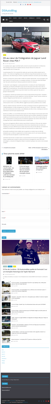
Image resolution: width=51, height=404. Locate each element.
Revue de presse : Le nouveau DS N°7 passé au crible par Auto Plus (26, 339)
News (14, 266)
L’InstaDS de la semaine (9, 147)
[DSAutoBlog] (3, 19)
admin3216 (12, 63)
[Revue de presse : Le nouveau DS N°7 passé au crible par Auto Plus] (6, 340)
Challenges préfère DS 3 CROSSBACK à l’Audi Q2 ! (42, 168)
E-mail (4, 218)
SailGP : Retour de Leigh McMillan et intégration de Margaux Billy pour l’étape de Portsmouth (30, 318)
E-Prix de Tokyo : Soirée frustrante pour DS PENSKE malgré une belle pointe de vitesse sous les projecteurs (29, 311)
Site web (4, 224)
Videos (11, 21)
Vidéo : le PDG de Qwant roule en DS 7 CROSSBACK (38, 148)
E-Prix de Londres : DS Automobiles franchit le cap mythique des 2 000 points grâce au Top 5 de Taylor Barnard (29, 283)
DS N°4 (15, 18)
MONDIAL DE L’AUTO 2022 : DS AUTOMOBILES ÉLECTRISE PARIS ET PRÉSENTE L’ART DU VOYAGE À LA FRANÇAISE (9, 171)
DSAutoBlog (9, 10)
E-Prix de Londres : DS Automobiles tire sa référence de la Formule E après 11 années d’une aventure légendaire (29, 290)
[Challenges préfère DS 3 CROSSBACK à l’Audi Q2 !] (42, 157)
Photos (38, 18)
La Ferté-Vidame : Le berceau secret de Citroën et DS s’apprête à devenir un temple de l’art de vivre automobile (28, 332)
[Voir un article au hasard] (47, 19)
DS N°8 (25, 18)
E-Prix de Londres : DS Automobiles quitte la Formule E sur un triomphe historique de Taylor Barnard (25, 270)
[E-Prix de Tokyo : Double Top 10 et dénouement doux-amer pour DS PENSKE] (6, 305)
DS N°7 (20, 18)
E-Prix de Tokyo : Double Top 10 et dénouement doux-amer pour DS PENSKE (29, 304)
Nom (3, 211)
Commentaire (6, 193)
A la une (5, 266)
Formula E (31, 18)
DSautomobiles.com (6, 387)
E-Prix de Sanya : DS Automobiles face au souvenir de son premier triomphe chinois (25, 169)
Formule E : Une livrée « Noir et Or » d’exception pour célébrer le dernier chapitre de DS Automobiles (29, 3)
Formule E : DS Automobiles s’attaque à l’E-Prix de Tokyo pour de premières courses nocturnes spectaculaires (28, 325)
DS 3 (10, 18)
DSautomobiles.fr (6, 390)
